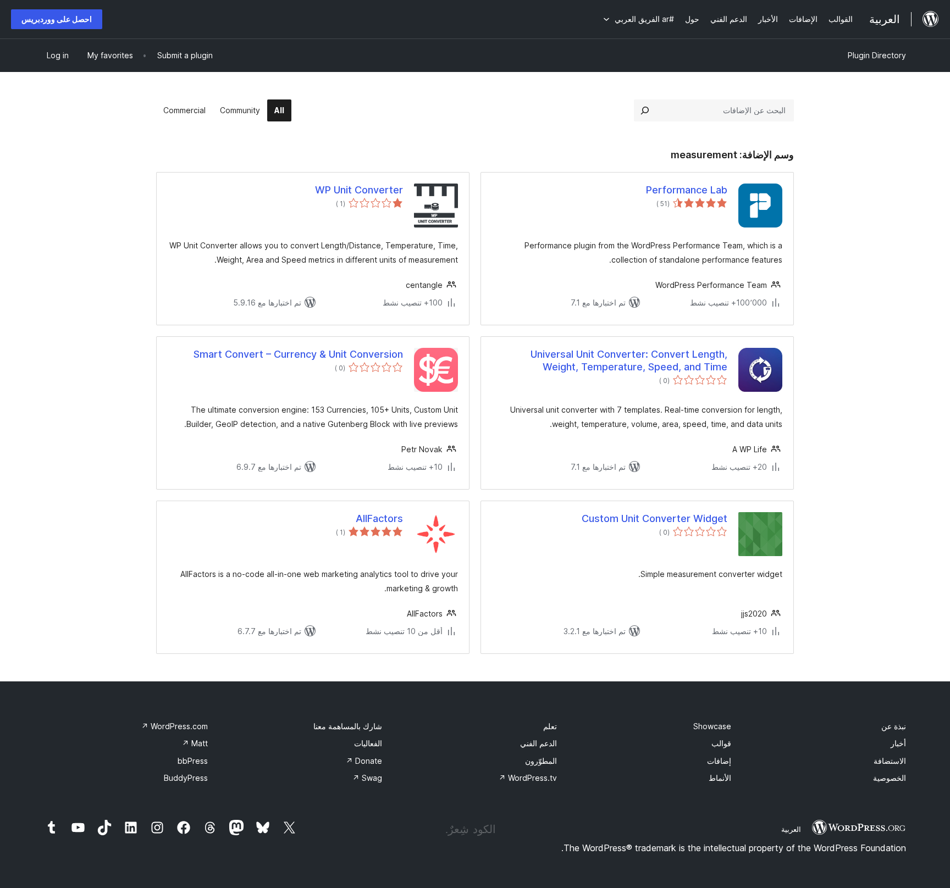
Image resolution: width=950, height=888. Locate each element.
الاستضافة (890, 760)
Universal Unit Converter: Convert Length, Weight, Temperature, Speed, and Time (629, 360)
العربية (791, 829)
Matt (195, 743)
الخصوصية (889, 777)
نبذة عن (893, 726)
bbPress (193, 760)
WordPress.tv (528, 777)
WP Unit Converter (359, 190)
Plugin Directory (877, 55)
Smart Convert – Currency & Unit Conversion (298, 354)
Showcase (712, 726)
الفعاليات (368, 743)
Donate (364, 760)
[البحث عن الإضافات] (645, 110)
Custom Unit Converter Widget (654, 518)
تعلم (550, 726)
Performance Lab (686, 190)
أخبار (898, 743)
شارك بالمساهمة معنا (347, 726)
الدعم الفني (538, 743)
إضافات (719, 760)
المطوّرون (541, 760)
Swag (367, 777)
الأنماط (720, 777)
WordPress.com (174, 726)
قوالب (721, 743)
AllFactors (379, 518)
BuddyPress (186, 777)
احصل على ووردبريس (56, 19)
